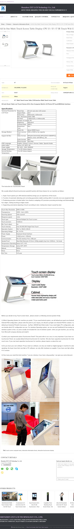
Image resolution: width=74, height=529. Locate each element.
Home (3, 24)
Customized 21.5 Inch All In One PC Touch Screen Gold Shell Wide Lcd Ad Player (21, 506)
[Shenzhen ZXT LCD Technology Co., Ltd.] (10, 8)
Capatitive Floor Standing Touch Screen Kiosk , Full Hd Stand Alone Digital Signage (48, 506)
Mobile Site (15, 527)
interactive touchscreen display (46, 450)
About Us (13, 17)
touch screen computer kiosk (13, 450)
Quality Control (41, 17)
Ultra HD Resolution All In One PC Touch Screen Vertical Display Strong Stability (61, 506)
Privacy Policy (21, 527)
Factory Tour (27, 17)
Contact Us (55, 17)
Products (8, 24)
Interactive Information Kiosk (21, 24)
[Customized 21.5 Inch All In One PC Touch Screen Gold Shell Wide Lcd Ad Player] (20, 497)
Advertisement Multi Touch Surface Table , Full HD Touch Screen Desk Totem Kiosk (7, 506)
